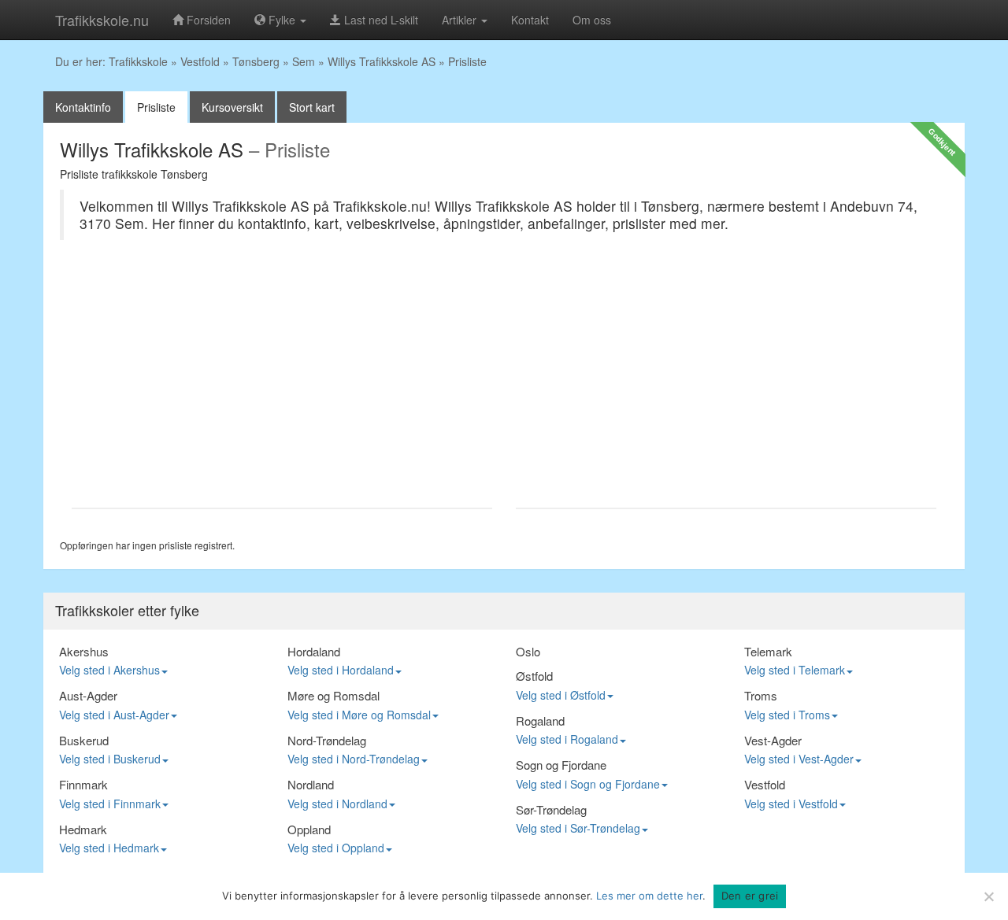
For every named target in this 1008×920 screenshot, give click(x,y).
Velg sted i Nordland (337, 803)
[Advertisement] (282, 382)
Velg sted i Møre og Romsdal (359, 714)
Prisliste (156, 107)
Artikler (461, 20)
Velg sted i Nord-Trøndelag (353, 759)
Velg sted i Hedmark (109, 847)
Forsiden (207, 20)
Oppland (309, 829)
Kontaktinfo (83, 107)
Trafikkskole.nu (102, 19)
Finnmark (83, 784)
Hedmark (83, 829)
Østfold (534, 675)
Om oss (592, 20)
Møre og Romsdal (333, 695)
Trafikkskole (138, 61)
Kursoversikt (232, 107)
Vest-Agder (773, 740)
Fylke (281, 20)
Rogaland (540, 720)
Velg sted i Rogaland (567, 739)
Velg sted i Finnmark (110, 803)
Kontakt (530, 20)
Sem (303, 61)
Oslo (528, 651)
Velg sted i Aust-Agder (114, 714)
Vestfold (200, 61)
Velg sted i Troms (787, 714)
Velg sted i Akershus (109, 670)
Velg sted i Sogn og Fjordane (588, 784)
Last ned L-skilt (379, 20)
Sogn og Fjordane (561, 764)
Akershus (84, 651)
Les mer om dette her (649, 895)
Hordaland (313, 651)
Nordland (310, 784)
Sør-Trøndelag (551, 809)
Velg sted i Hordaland (340, 670)
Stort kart (312, 107)
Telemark (768, 651)
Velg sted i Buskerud (110, 759)
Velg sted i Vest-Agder (799, 759)
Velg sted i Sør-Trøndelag (578, 828)
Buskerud (84, 740)
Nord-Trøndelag (326, 740)
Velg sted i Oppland (335, 847)
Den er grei (750, 895)
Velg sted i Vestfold (791, 803)
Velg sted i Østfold (561, 695)
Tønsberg (256, 61)
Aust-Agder (88, 695)
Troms (760, 695)
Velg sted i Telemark (794, 670)
